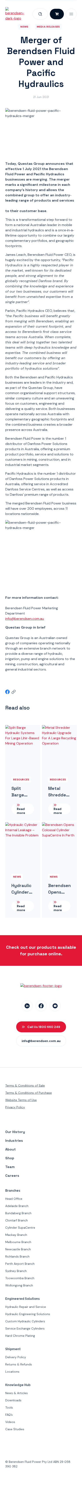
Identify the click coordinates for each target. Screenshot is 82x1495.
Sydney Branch (16, 1271)
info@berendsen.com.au (24, 618)
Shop (9, 1158)
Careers (12, 1175)
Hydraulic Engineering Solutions (27, 1314)
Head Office (13, 1199)
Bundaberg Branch (18, 1213)
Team (10, 1167)
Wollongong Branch (19, 1285)
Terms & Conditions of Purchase (28, 1093)
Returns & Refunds (18, 1364)
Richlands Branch (17, 1256)
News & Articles (16, 1393)
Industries (14, 1140)
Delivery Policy (15, 1357)
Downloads (13, 1400)
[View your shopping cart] (57, 14)
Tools (9, 1407)
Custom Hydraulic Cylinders (25, 1321)
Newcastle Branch (18, 1249)
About (10, 1149)
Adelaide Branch (16, 1206)
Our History (15, 1132)
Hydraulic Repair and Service (25, 1307)
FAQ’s (9, 1415)
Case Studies (14, 1429)
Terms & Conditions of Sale (25, 1085)
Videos (10, 1422)
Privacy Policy (15, 1107)
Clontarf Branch (16, 1220)
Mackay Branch (16, 1235)
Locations (12, 1372)
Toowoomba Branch (19, 1278)
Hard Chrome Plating (20, 1336)
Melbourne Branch (18, 1242)
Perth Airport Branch (20, 1264)
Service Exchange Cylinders (25, 1328)
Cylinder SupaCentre (20, 1228)
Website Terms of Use (21, 1100)
